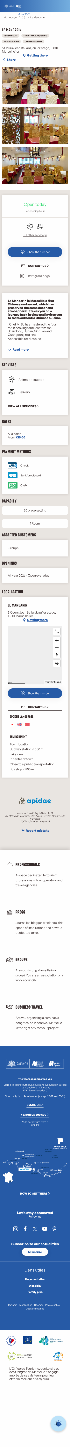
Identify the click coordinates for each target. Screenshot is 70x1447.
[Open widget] (58, 1424)
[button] (43, 14)
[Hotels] (22, 15)
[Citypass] (25, 15)
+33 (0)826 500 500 (33, 1114)
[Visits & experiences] (28, 15)
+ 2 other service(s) (35, 235)
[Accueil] (19, 15)
